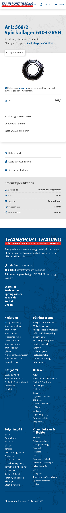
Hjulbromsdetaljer (13, 337)
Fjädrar (8, 351)
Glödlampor (10, 456)
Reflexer (8, 449)
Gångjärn (37, 473)
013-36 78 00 (26, 265)
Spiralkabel (10, 470)
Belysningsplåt (40, 466)
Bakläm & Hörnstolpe (43, 463)
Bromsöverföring (12, 344)
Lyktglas (8, 445)
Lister (35, 470)
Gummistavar (39, 393)
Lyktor (7, 434)
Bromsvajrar (10, 330)
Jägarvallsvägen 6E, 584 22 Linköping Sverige (30, 276)
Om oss (9, 305)
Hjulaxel (38, 370)
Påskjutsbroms (43, 317)
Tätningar (37, 400)
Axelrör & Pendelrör (42, 382)
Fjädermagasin (40, 351)
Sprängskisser (13, 294)
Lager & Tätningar (14, 322)
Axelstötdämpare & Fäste (45, 378)
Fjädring (37, 389)
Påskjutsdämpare (41, 326)
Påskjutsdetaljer (40, 355)
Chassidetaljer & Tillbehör (44, 431)
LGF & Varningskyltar (14, 452)
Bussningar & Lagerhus (44, 341)
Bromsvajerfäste (40, 418)
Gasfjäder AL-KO (12, 375)
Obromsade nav (12, 341)
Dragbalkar (38, 448)
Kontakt (10, 301)
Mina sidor (11, 297)
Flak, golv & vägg (41, 445)
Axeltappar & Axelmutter (16, 355)
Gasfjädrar (11, 370)
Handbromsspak (40, 344)
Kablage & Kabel (12, 474)
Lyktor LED (9, 442)
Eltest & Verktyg (12, 485)
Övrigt (36, 484)
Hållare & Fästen (12, 460)
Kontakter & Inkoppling (16, 467)
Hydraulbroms (11, 362)
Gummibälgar (39, 337)
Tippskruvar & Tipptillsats (45, 477)
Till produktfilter (15, 53)
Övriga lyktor (11, 438)
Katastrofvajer (39, 362)
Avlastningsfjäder (41, 441)
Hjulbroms (11, 317)
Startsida (11, 287)
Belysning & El (14, 429)
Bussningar (38, 386)
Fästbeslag (10, 386)
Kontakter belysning (14, 463)
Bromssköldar (11, 348)
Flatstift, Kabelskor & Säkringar (14, 479)
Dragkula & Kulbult (42, 459)
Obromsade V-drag (42, 359)
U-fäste (36, 407)
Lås (34, 455)
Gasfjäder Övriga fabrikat (16, 382)
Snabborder (12, 290)
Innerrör (37, 348)
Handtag (37, 452)
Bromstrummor (12, 333)
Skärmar (37, 437)
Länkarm (37, 411)
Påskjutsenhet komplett (44, 322)
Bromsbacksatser (13, 326)
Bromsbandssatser (13, 359)
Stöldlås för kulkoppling (44, 333)
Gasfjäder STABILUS (14, 378)
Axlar (35, 375)
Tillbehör (9, 389)
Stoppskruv (38, 422)
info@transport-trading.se (31, 270)
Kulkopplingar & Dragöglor (45, 330)
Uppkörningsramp (41, 481)
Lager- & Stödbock (41, 396)
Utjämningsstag (40, 414)
